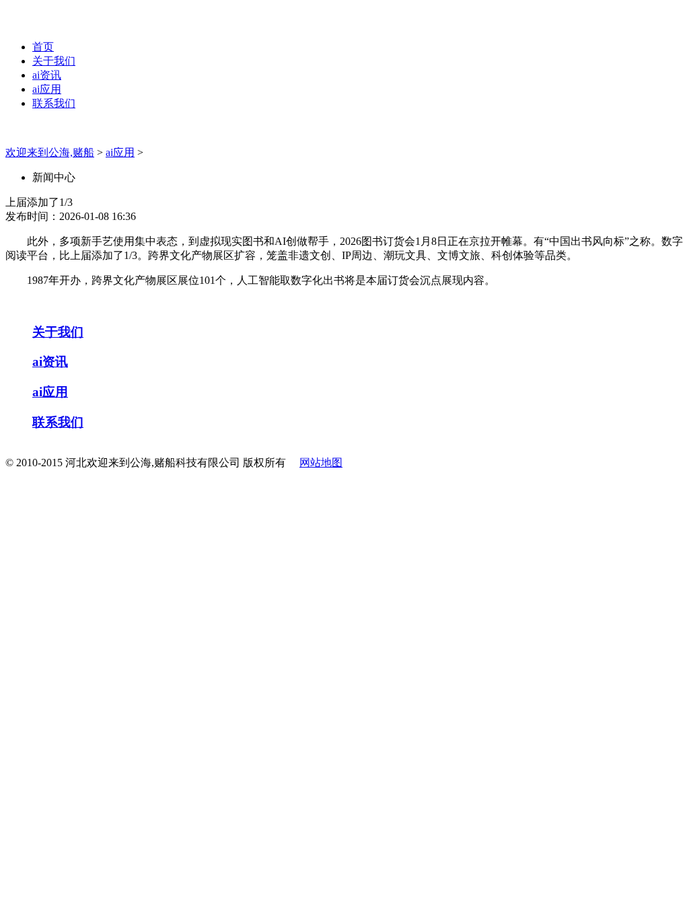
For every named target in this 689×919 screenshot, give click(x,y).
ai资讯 (46, 75)
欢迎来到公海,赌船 (49, 152)
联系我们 (53, 103)
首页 (43, 46)
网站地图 (320, 462)
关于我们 (53, 61)
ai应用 (46, 89)
